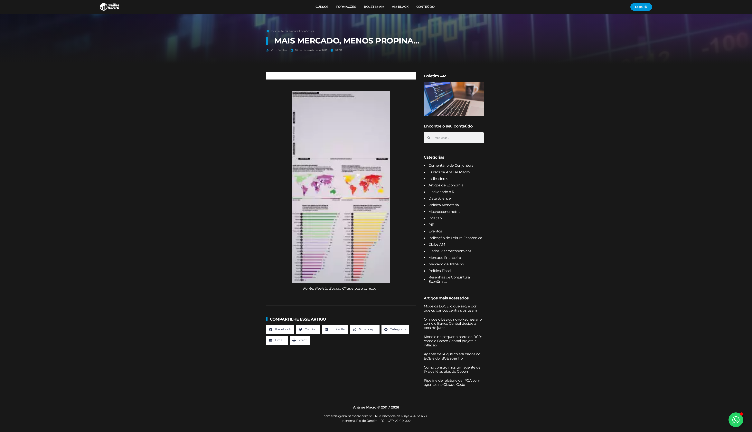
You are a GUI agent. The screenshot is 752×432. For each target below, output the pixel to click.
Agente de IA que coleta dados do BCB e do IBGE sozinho (452, 356)
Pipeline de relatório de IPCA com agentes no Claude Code (452, 382)
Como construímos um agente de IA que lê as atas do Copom (452, 369)
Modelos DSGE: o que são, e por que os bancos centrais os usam (450, 308)
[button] (280, 329)
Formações (346, 7)
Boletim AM (374, 7)
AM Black (400, 7)
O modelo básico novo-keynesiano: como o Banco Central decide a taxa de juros (453, 323)
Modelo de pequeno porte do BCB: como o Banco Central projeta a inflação (453, 341)
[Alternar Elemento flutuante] (735, 419)
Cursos (321, 7)
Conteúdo (425, 7)
